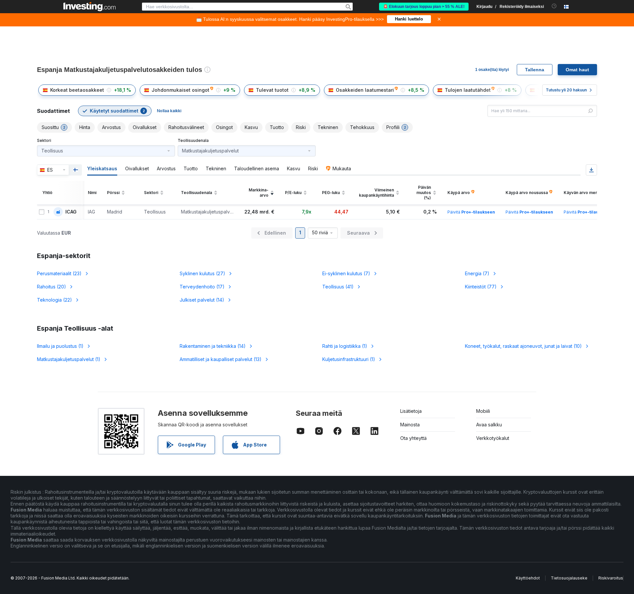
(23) (59, 273)
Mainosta (410, 424)
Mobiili (483, 411)
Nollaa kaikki (169, 110)
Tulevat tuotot (272, 90)
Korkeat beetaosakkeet (77, 90)
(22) (54, 300)
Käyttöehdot (528, 578)
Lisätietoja (411, 411)
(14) (202, 300)
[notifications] (554, 6)
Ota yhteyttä (413, 438)
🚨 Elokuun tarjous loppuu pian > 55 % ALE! (424, 6)
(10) (523, 346)
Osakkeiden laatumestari (365, 90)
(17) (202, 286)
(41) (338, 286)
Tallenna (534, 69)
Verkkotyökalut (492, 438)
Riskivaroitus (610, 578)
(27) (202, 273)
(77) (481, 286)
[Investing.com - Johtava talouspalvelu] (89, 6)
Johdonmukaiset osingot (180, 90)
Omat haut (577, 69)
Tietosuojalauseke (569, 578)
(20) (51, 286)
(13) (221, 359)
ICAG (71, 212)
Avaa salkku (489, 424)
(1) (60, 346)
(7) (346, 273)
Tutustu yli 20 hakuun (566, 89)
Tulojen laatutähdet (468, 90)
